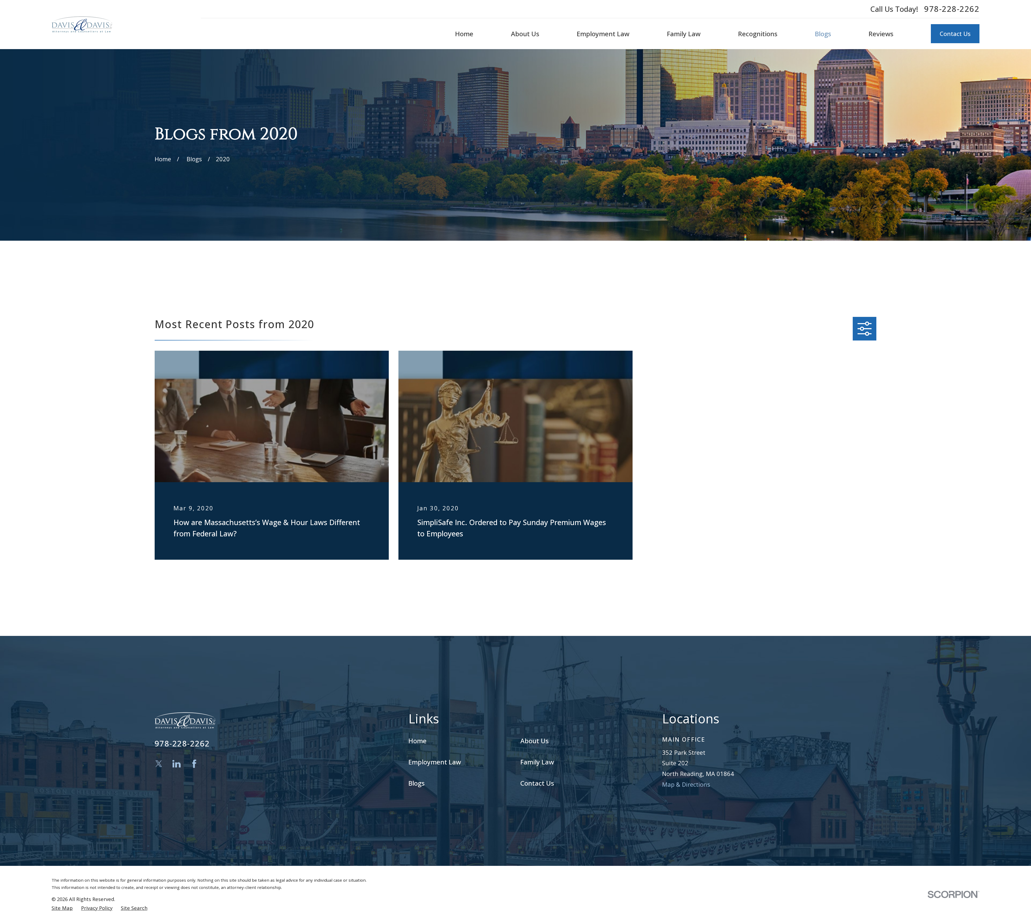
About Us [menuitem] (525, 33)
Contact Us (955, 34)
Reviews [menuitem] (881, 33)
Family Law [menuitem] (683, 33)
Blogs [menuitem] (823, 33)
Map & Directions (686, 784)
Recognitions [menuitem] (757, 33)
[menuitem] (62, 908)
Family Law (537, 761)
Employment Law (434, 761)
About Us (534, 740)
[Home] (82, 24)
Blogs (416, 783)
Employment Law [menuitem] (603, 33)
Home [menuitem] (464, 33)
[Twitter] (159, 764)
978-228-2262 (951, 9)
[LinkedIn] (176, 764)
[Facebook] (194, 764)
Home (417, 740)
